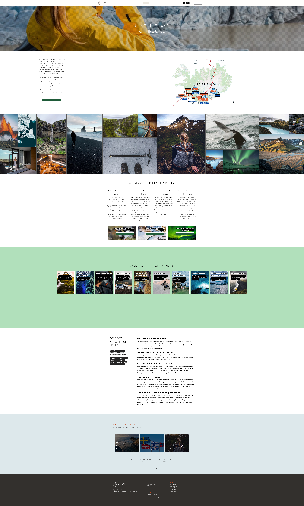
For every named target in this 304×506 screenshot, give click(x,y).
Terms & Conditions (174, 491)
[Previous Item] (3, 143)
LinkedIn (154, 497)
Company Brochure (174, 488)
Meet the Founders (174, 486)
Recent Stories (173, 489)
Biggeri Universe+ (168, 466)
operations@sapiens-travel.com (145, 461)
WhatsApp (149, 497)
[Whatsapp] (184, 3)
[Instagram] (189, 3)
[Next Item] (300, 143)
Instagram (159, 497)
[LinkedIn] (187, 3)
